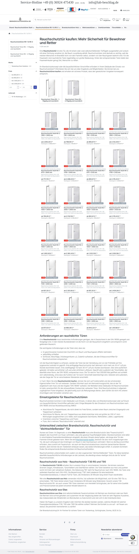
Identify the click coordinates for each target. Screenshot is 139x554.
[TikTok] (74, 522)
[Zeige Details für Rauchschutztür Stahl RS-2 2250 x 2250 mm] (74, 269)
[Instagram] (69, 522)
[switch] (133, 543)
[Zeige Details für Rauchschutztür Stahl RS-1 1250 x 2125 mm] (74, 306)
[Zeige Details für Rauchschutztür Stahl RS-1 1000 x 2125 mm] (96, 194)
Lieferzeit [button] (12, 93)
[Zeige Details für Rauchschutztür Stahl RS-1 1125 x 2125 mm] (96, 269)
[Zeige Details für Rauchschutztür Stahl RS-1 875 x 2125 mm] (96, 157)
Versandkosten (29, 551)
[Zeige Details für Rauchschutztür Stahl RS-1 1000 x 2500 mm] (96, 231)
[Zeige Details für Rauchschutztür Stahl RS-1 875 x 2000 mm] (51, 157)
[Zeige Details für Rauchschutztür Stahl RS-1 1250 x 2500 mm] (119, 306)
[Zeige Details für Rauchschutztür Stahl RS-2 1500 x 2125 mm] (119, 120)
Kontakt (93, 8)
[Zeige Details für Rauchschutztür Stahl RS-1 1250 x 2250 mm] (96, 306)
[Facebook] (65, 522)
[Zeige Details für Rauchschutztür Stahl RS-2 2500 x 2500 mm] (119, 269)
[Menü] (136, 535)
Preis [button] (10, 71)
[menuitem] (22, 27)
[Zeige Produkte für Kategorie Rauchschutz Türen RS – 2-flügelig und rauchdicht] (73, 88)
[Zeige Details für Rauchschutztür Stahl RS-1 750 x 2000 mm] (74, 120)
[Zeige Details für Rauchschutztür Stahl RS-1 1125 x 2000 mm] (51, 269)
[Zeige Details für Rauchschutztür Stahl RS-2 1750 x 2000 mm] (74, 157)
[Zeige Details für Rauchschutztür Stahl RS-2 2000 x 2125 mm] (119, 194)
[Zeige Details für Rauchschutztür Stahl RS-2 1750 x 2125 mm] (119, 157)
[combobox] (65, 20)
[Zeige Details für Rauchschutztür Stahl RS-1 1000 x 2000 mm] (51, 194)
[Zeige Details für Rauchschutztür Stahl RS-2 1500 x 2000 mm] (51, 120)
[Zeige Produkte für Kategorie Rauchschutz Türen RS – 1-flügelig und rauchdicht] (50, 88)
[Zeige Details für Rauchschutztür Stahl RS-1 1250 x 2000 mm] (51, 306)
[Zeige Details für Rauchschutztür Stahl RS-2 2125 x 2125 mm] (119, 231)
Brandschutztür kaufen (85, 440)
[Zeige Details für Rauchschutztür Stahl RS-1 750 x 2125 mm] (96, 120)
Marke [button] (11, 62)
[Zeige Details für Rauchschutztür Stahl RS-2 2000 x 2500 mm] (74, 231)
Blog (115, 10)
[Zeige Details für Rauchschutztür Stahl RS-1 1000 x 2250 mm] (51, 231)
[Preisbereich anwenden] (35, 87)
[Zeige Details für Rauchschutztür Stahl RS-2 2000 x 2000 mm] (74, 194)
